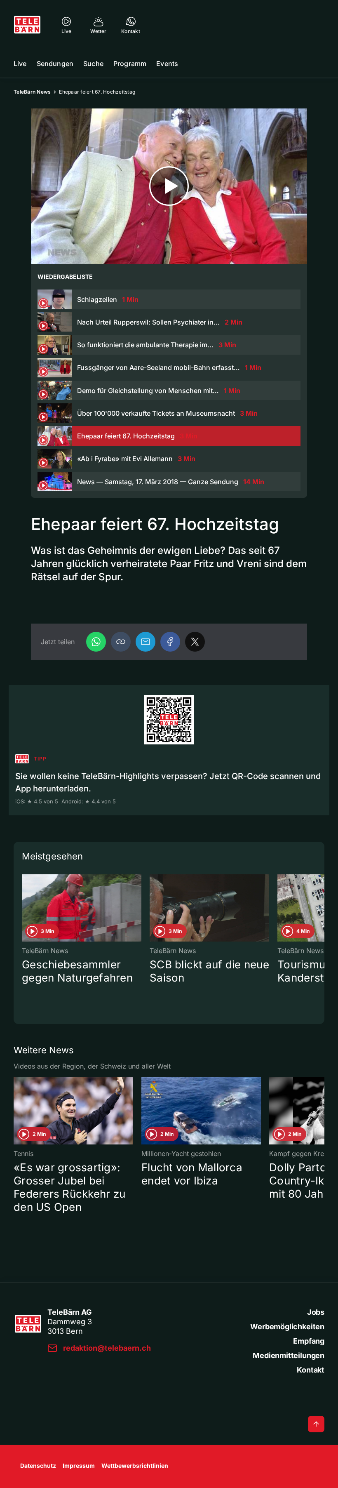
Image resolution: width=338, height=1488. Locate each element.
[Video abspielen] (169, 186)
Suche (93, 63)
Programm (129, 63)
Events (167, 63)
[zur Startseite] (27, 25)
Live (20, 63)
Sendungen (55, 63)
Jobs (315, 1312)
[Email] (145, 642)
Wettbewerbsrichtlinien (134, 1465)
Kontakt (310, 1370)
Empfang (308, 1341)
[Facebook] (170, 642)
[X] (195, 642)
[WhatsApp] (96, 642)
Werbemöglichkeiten (287, 1326)
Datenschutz (38, 1465)
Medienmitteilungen (288, 1355)
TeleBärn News (32, 92)
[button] (121, 642)
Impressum (79, 1465)
